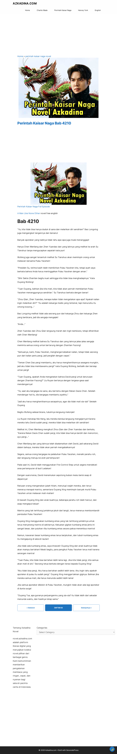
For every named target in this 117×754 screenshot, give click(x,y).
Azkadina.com (25, 3)
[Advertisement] (58, 32)
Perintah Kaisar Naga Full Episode (33, 206)
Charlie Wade (42, 10)
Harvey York (83, 10)
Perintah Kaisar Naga (62, 10)
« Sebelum (31, 608)
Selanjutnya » (86, 608)
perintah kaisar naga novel (38, 56)
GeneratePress (72, 750)
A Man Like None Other (28, 213)
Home (27, 10)
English (98, 10)
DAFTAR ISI (58, 608)
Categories (42, 628)
